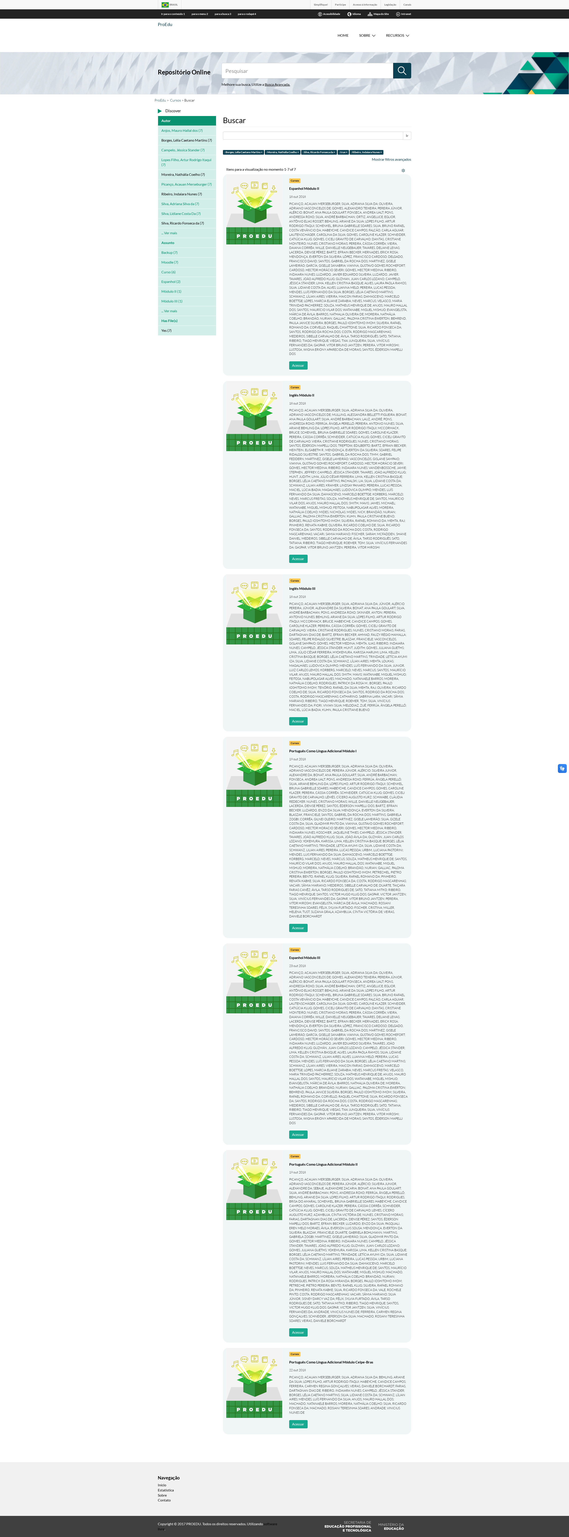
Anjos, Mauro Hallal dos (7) (182, 130)
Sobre (364, 35)
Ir (407, 135)
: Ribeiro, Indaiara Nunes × (366, 152)
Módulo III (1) (171, 301)
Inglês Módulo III (302, 588)
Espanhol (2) (170, 281)
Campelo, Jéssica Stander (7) (183, 150)
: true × (343, 152)
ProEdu (165, 24)
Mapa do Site (381, 14)
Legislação (390, 4)
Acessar (298, 365)
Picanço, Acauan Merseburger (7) (186, 184)
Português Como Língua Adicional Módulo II (323, 1164)
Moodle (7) (169, 262)
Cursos (175, 100)
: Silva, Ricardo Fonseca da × (319, 152)
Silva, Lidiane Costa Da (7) (181, 213)
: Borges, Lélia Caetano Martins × (243, 152)
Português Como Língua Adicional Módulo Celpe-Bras (331, 1362)
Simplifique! (321, 4)
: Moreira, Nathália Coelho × (282, 152)
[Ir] (402, 70)
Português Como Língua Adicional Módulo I (323, 751)
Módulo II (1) (171, 291)
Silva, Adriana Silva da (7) (180, 204)
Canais (407, 4)
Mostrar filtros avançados (391, 159)
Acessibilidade (331, 14)
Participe (340, 4)
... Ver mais (169, 233)
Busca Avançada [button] (277, 84)
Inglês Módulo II (301, 395)
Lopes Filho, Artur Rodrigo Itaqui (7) (186, 162)
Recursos (395, 35)
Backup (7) (169, 252)
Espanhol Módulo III (304, 957)
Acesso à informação (365, 4)
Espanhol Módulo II (304, 188)
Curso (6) (168, 272)
